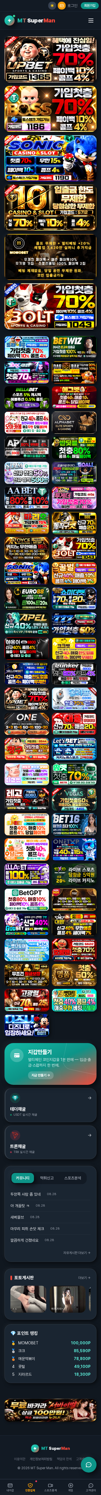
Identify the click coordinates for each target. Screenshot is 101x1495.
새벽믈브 (17, 1217)
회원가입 (89, 6)
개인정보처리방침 (41, 1459)
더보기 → (84, 1278)
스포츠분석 (72, 1178)
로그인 (72, 5)
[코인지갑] (62, 6)
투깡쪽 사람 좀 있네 (25, 1194)
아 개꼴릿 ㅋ (19, 1206)
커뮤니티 (22, 1178)
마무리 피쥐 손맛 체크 (27, 1229)
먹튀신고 (47, 1178)
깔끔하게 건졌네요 (24, 1240)
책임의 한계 (64, 1459)
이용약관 (19, 1459)
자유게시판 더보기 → (77, 1253)
